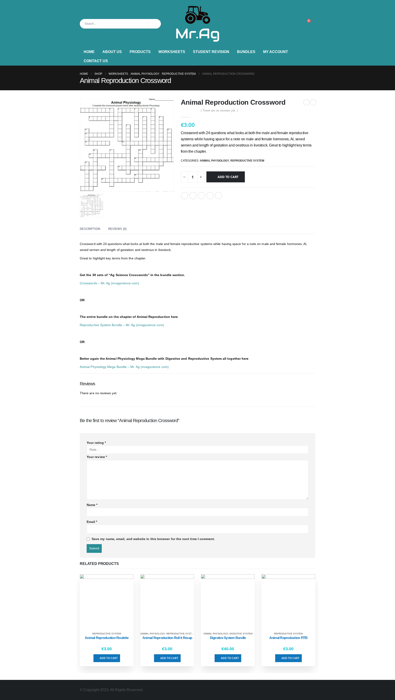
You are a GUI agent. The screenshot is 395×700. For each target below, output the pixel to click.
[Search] (154, 23)
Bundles (246, 52)
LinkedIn (201, 195)
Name (92, 505)
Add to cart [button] (109, 658)
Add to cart (228, 177)
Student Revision (211, 52)
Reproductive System (247, 160)
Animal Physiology (214, 160)
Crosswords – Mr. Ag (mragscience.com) (109, 283)
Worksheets (171, 52)
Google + (210, 195)
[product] (106, 601)
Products (140, 52)
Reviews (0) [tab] (117, 229)
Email (218, 195)
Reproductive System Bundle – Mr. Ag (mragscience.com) (122, 325)
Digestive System (241, 633)
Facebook (184, 195)
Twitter (193, 195)
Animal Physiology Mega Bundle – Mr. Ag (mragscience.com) (124, 367)
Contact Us (96, 61)
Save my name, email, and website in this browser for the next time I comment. (153, 539)
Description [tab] (90, 229)
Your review (97, 457)
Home (89, 52)
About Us (112, 52)
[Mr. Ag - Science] (197, 24)
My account (275, 52)
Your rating (96, 442)
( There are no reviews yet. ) (219, 110)
